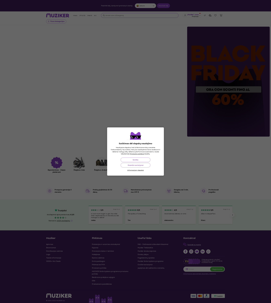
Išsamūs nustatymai (135, 165)
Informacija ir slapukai (135, 170)
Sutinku (135, 159)
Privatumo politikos (137, 154)
